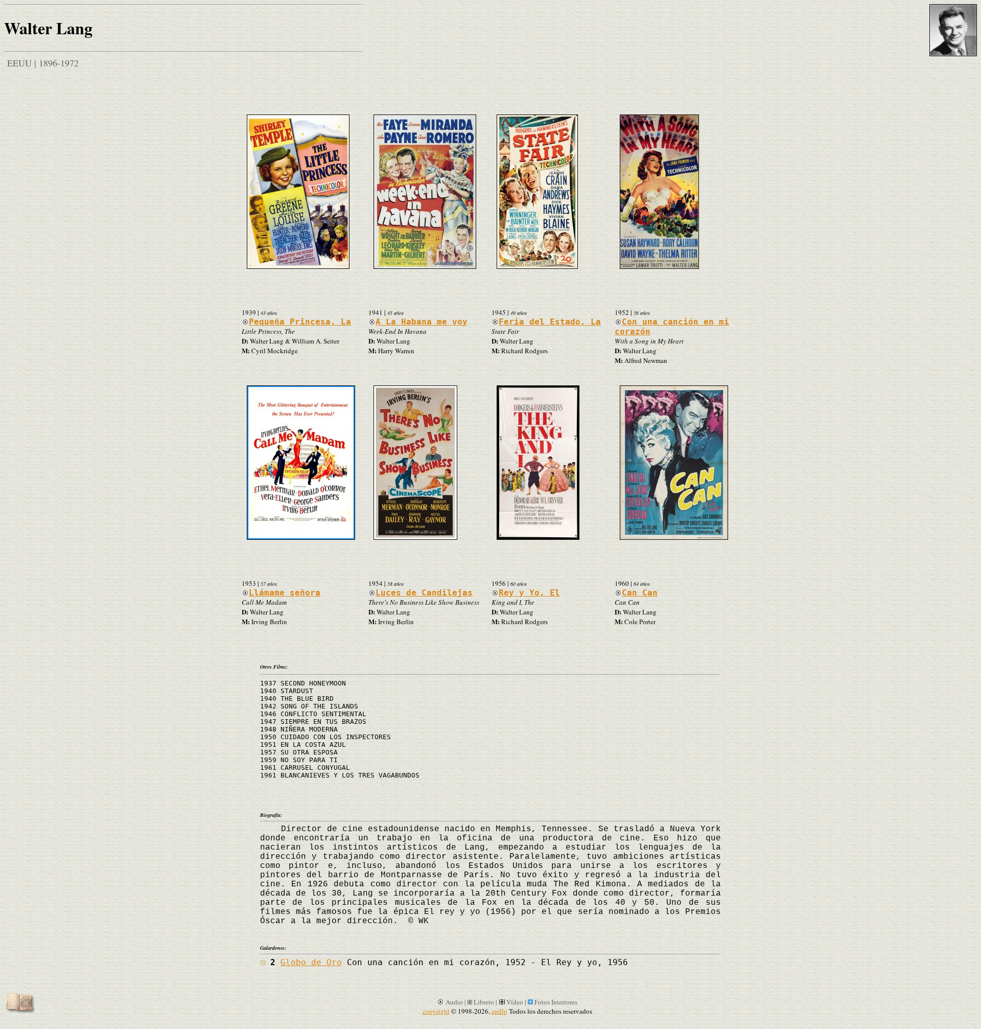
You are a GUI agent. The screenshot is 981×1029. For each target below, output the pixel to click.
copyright (436, 1011)
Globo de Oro (311, 962)
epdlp (499, 1011)
